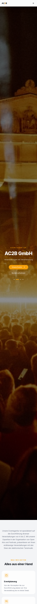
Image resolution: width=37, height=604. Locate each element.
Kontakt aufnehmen (18, 273)
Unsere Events (17, 267)
